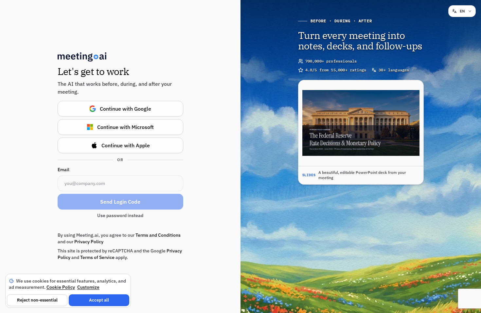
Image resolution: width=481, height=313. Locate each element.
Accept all (99, 300)
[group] (361, 132)
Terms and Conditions (158, 235)
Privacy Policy (88, 242)
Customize (88, 287)
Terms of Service (97, 257)
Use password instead (120, 215)
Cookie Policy (60, 287)
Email (63, 170)
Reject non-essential (37, 300)
